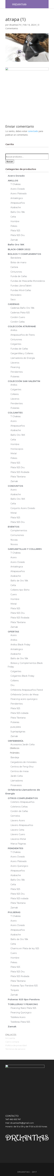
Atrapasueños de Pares (22, 335)
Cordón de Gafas (19, 811)
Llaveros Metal (18, 839)
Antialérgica (16, 566)
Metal (13, 453)
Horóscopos (16, 449)
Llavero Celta (17, 829)
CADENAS (13, 304)
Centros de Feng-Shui (21, 766)
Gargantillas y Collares (21, 353)
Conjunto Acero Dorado (22, 508)
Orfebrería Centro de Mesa (24, 694)
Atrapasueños (17, 203)
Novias (14, 539)
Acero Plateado (18, 193)
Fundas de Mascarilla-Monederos (27, 281)
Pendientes (16, 372)
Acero (13, 421)
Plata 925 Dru (17, 235)
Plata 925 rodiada (19, 713)
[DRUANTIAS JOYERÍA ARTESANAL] (19, 4)
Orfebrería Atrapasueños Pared (26, 690)
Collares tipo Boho (20, 589)
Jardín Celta (16, 776)
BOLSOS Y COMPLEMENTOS (24, 254)
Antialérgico (16, 198)
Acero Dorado (16, 175)
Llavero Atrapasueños (21, 825)
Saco (13, 299)
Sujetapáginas (17, 731)
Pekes (13, 226)
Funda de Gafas (18, 276)
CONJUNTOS (15, 485)
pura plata (15, 727)
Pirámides (15, 752)
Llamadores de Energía (22, 358)
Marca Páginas (18, 843)
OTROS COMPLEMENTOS (23, 798)
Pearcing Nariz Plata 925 (23, 1008)
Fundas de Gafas (19, 348)
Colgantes (15, 344)
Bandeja (14, 757)
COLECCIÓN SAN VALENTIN (24, 381)
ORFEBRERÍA (15, 740)
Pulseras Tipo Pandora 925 (24, 985)
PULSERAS (14, 912)
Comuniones (17, 535)
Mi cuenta (10, 1038)
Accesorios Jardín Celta (22, 744)
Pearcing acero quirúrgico (24, 699)
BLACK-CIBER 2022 (19, 249)
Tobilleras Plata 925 (20, 1022)
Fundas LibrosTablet (21, 285)
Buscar (10, 161)
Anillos (13, 330)
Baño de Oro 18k (19, 580)
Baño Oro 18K (16, 244)
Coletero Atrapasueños (22, 802)
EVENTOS (13, 526)
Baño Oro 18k (17, 212)
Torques (14, 990)
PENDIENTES (15, 848)
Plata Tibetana (18, 476)
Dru (12, 685)
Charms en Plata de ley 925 (24, 948)
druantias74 (15, 24)
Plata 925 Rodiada (19, 472)
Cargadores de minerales (23, 762)
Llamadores (16, 780)
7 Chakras (15, 184)
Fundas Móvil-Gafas (20, 290)
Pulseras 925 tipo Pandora (24, 999)
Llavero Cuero (17, 834)
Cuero (13, 594)
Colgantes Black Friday (22, 676)
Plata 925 (15, 230)
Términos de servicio (15, 1049)
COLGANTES (15, 412)
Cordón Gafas (17, 321)
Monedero (15, 295)
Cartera (14, 267)
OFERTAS (13, 631)
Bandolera (15, 257)
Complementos (18, 530)
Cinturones (16, 271)
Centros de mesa (19, 771)
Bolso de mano (18, 262)
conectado (33, 131)
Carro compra (12, 1042)
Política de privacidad (16, 1045)
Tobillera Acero (18, 1017)
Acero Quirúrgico (19, 866)
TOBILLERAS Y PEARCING (23, 1004)
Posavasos (16, 785)
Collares (14, 394)
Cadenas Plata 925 (20, 312)
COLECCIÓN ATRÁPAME (22, 326)
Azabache (15, 207)
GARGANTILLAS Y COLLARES (25, 549)
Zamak (14, 240)
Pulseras (14, 376)
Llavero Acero (17, 820)
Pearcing (15, 367)
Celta (13, 216)
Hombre (14, 221)
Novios (14, 544)
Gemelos (15, 816)
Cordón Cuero (17, 317)
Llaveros (14, 362)
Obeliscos (14, 748)
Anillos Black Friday (20, 644)
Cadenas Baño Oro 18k (22, 308)
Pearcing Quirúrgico (21, 1012)
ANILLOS (13, 180)
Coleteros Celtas (19, 806)
